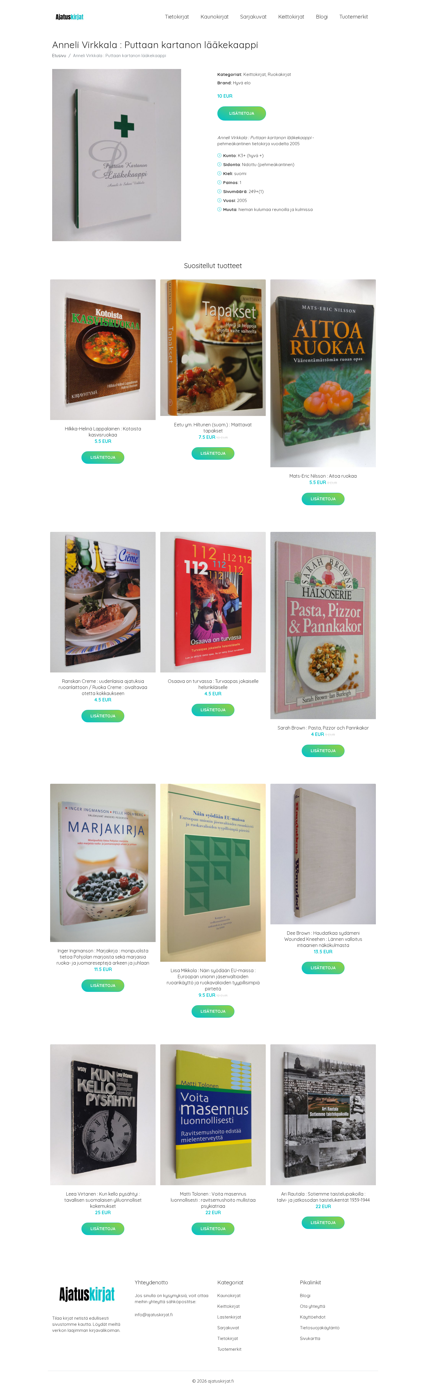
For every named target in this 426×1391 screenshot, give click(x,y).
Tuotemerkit (353, 16)
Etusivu (59, 55)
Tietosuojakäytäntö (320, 1327)
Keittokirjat (291, 16)
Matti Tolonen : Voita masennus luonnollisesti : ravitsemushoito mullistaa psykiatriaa (213, 1200)
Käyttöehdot (312, 1317)
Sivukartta (310, 1338)
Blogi (322, 16)
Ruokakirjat (279, 74)
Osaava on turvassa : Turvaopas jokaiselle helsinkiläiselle (213, 684)
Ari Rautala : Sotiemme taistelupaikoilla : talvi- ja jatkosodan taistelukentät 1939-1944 (323, 1197)
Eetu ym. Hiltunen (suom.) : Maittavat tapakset (213, 428)
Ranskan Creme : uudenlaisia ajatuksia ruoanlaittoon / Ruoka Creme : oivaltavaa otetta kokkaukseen (103, 687)
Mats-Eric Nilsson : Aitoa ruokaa (323, 476)
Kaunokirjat (215, 16)
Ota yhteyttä (312, 1306)
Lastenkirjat (229, 1317)
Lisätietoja (241, 113)
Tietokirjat (177, 16)
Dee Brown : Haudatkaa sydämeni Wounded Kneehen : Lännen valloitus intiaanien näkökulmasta (323, 939)
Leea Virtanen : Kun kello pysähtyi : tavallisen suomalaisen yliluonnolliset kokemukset (103, 1200)
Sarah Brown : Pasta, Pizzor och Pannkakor (323, 728)
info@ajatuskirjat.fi (154, 1314)
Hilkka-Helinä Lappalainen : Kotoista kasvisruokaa (103, 432)
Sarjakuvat (253, 16)
